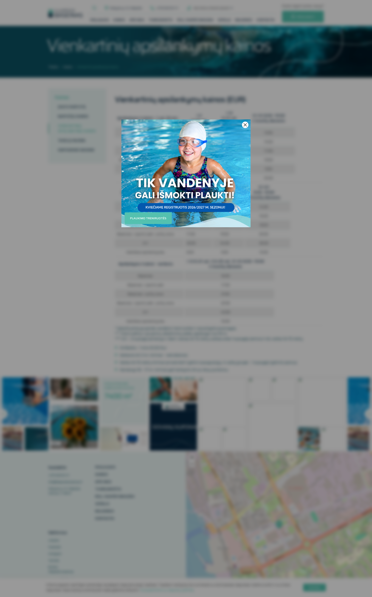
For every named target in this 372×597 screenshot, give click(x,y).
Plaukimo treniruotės (148, 218)
